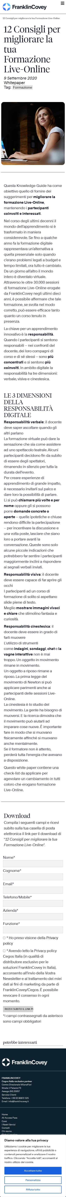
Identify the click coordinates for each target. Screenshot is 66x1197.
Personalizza (33, 1180)
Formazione (22, 87)
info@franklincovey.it (18, 1101)
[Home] (25, 7)
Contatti (6, 1128)
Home (5, 1114)
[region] (33, 1166)
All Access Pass (9, 1117)
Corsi (4, 1121)
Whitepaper (14, 82)
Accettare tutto (33, 1170)
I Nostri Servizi (8, 1124)
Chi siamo (7, 1131)
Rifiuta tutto (33, 1189)
